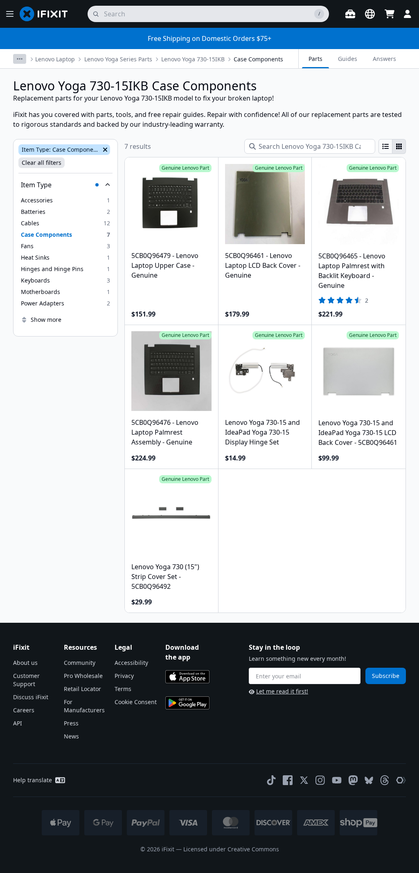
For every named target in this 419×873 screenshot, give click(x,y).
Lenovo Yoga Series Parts (118, 59)
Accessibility (131, 663)
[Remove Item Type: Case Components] (104, 149)
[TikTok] (271, 780)
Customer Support (26, 680)
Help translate (32, 780)
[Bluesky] (369, 780)
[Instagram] (320, 780)
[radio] (385, 146)
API (17, 723)
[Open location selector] (370, 14)
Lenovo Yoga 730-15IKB (193, 59)
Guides (347, 59)
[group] (392, 146)
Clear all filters (41, 162)
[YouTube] (337, 780)
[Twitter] (304, 780)
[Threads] (385, 780)
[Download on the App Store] (187, 677)
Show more (46, 319)
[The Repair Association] (401, 780)
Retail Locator (82, 689)
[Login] (407, 13)
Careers (23, 710)
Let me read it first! (282, 691)
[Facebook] (288, 780)
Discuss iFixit (30, 697)
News (71, 736)
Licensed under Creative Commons (231, 849)
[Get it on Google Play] (187, 703)
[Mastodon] (353, 780)
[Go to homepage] (47, 14)
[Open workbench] (350, 14)
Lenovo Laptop (55, 59)
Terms (123, 689)
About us (25, 663)
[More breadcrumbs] (19, 59)
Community (79, 663)
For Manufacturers (84, 706)
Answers (384, 59)
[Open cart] (389, 14)
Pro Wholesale (83, 676)
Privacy (124, 676)
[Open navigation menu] (10, 14)
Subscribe (385, 676)
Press (71, 723)
